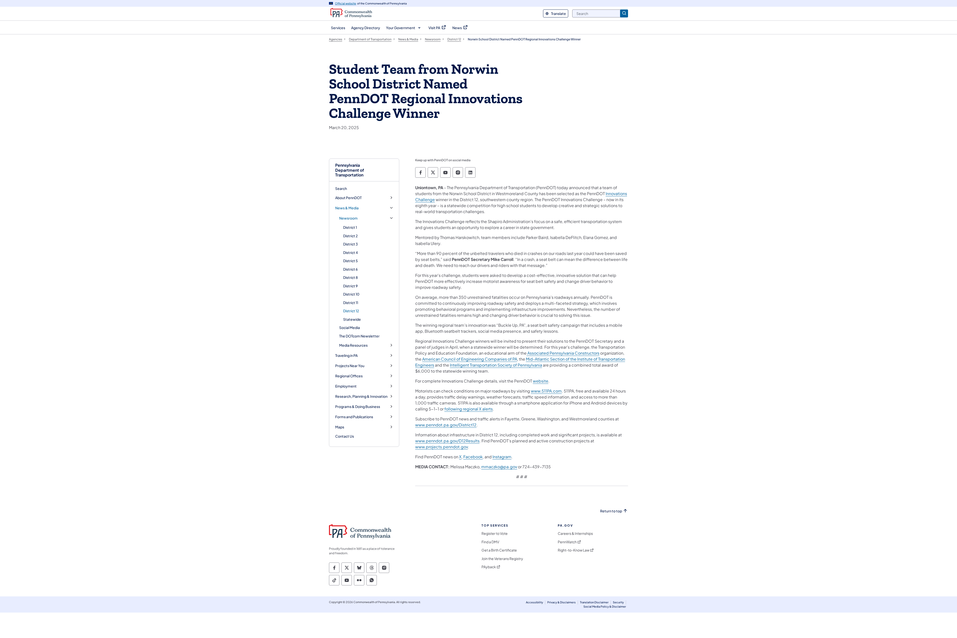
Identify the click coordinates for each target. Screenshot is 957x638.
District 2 (350, 236)
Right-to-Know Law (573, 550)
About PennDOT (348, 198)
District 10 (351, 294)
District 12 (351, 311)
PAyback (488, 567)
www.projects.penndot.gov (441, 446)
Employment (346, 386)
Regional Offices (349, 376)
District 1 (350, 227)
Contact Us (344, 436)
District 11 (350, 302)
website (540, 381)
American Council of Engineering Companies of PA (469, 359)
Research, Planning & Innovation (361, 396)
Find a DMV (490, 542)
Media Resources (353, 345)
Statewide (352, 319)
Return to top (611, 511)
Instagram (501, 456)
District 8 (350, 277)
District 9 (350, 286)
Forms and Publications (354, 417)
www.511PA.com (546, 391)
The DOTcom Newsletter (359, 336)
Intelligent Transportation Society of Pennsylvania (496, 365)
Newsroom (348, 218)
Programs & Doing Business (357, 406)
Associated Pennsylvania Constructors (563, 353)
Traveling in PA (346, 355)
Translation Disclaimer (594, 602)
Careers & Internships (575, 533)
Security (618, 602)
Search (341, 188)
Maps (339, 427)
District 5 (350, 260)
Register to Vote (494, 533)
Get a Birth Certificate (499, 550)
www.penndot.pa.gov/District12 (446, 424)
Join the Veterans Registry (502, 559)
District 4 (350, 252)
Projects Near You (349, 366)
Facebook (473, 456)
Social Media (349, 327)
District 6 (350, 269)
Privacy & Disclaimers (561, 602)
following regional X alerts (468, 408)
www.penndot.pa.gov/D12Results (447, 440)
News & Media (347, 208)
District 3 (350, 244)
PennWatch (567, 542)
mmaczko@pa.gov (499, 466)
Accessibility (534, 602)
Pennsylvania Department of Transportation (349, 170)
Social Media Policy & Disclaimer (604, 606)
